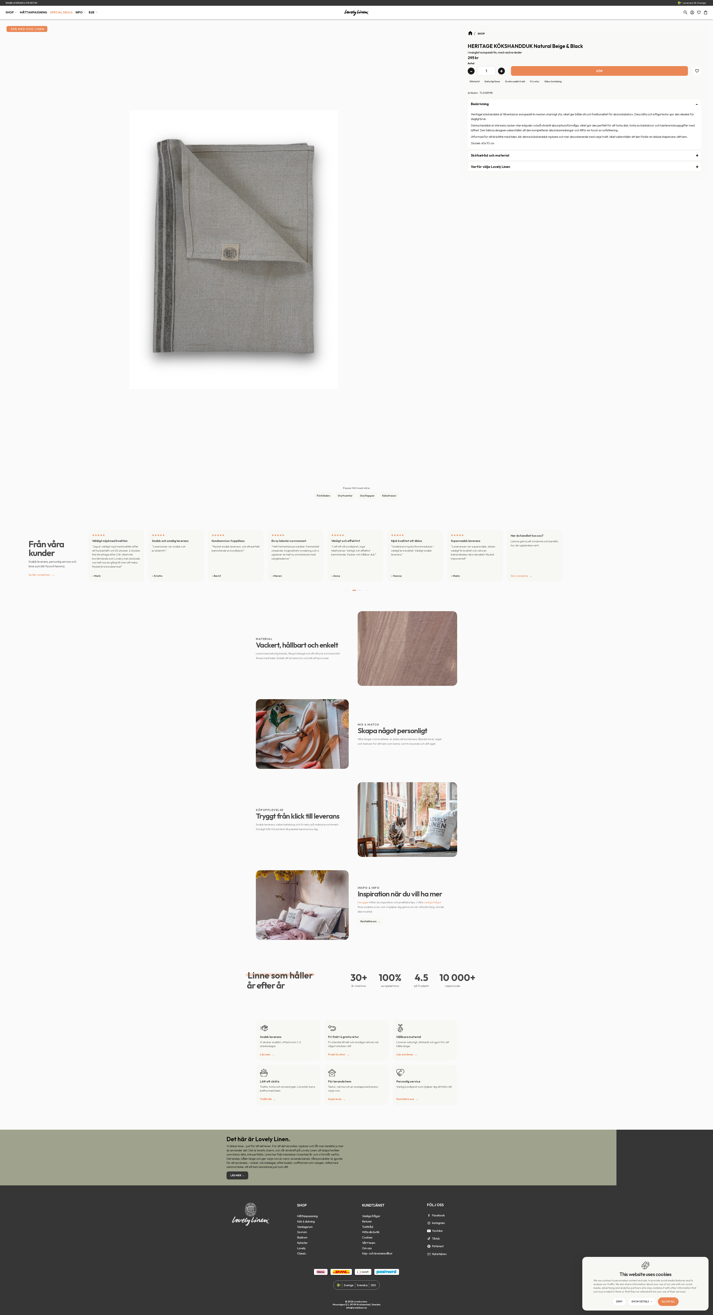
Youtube (437, 1231)
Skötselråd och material (490, 155)
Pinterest (438, 1246)
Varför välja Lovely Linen (490, 167)
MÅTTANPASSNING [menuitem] (33, 12)
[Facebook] (429, 1215)
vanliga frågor (433, 902)
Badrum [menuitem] (302, 1237)
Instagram (438, 1223)
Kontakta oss (370, 921)
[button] (699, 12)
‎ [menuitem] (307, 1210)
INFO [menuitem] (79, 12)
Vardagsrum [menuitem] (305, 1227)
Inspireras (334, 1099)
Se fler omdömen (42, 574)
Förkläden (323, 495)
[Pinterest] (429, 1246)
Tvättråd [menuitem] (367, 1227)
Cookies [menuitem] (367, 1237)
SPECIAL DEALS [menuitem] (61, 12)
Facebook (438, 1215)
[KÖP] (599, 71)
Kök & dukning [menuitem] (306, 1221)
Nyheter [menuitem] (302, 1243)
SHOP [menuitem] (10, 12)
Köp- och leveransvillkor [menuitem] (377, 1253)
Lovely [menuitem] (301, 1248)
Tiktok (436, 1238)
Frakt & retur (336, 1054)
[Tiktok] (429, 1238)
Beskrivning (480, 104)
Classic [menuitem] (301, 1253)
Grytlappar (367, 495)
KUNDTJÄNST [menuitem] (373, 1205)
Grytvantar (345, 495)
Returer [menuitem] (367, 1221)
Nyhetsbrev (439, 1254)
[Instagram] (429, 1223)
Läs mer (265, 1054)
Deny (619, 1301)
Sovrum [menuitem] (302, 1232)
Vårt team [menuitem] (368, 1243)
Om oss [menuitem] (367, 1248)
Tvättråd (265, 1099)
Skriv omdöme (519, 576)
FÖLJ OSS (435, 1205)
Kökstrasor (389, 495)
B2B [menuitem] (91, 12)
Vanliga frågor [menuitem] (371, 1216)
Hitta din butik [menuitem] (371, 1232)
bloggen (364, 902)
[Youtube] (429, 1231)
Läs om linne (404, 1054)
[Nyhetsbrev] (429, 1254)
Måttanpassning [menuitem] (307, 1216)
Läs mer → (237, 1175)
